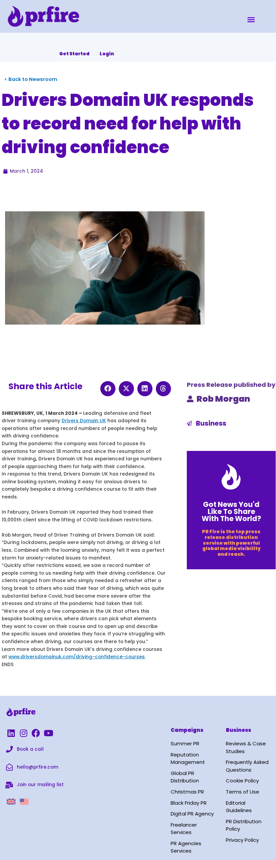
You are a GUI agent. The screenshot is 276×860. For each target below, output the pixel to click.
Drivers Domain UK (84, 421)
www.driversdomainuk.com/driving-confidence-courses (76, 657)
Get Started (74, 54)
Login (107, 54)
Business (211, 423)
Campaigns (187, 730)
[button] (251, 19)
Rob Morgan (223, 399)
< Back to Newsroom (30, 79)
